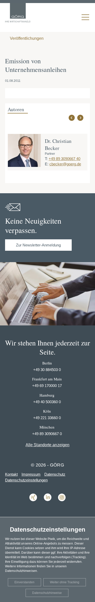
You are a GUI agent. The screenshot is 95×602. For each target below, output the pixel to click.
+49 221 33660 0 (47, 418)
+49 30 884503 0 (47, 369)
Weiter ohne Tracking (64, 582)
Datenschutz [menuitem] (54, 474)
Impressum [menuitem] (31, 474)
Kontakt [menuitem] (11, 474)
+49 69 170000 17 (47, 385)
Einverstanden (24, 582)
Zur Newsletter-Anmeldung (38, 245)
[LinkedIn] (47, 505)
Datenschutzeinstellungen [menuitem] (26, 480)
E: (46, 164)
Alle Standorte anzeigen (47, 445)
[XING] (33, 505)
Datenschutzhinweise (47, 593)
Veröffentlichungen (26, 38)
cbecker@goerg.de (65, 164)
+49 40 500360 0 (47, 402)
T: (46, 159)
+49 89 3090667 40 (64, 159)
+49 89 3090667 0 (47, 434)
